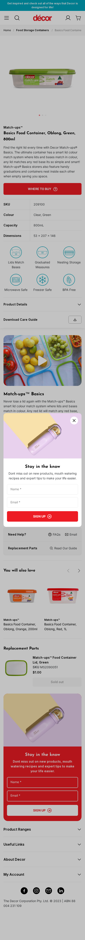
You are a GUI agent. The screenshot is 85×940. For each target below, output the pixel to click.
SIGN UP (39, 516)
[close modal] (74, 420)
